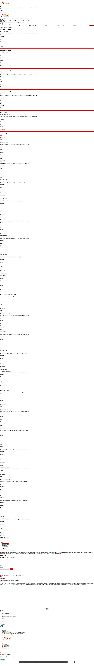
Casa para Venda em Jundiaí (28, 552)
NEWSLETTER (4, 545)
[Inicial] (5, 4)
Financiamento (22, 22)
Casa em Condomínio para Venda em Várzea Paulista (55, 552)
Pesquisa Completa (16, 22)
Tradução (2, 10)
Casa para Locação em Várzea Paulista (29, 553)
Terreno (13, 18)
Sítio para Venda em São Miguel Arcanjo (41, 553)
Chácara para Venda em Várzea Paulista (70, 552)
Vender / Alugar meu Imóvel (9, 22)
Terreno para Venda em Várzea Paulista (82, 552)
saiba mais (2, 576)
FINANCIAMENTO (5, 546)
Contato (1, 23)
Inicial (4, 643)
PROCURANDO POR (5, 544)
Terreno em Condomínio (28, 18)
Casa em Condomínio (17, 18)
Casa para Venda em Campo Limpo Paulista (54, 553)
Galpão (29, 20)
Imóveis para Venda (4, 559)
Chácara (22, 18)
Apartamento (8, 18)
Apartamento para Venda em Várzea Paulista (40, 552)
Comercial (13, 20)
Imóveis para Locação (10, 559)
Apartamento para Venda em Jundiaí (18, 552)
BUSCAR (91, 25)
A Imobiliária (2, 22)
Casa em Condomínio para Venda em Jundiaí (15, 553)
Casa (11, 18)
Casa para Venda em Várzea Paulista (6, 552)
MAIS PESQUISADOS (5, 543)
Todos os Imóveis (3, 18)
